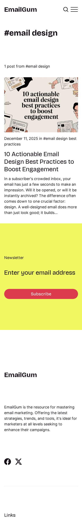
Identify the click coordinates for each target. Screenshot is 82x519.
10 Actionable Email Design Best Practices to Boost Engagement (39, 161)
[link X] (18, 463)
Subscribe (41, 293)
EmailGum (20, 9)
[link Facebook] (7, 463)
